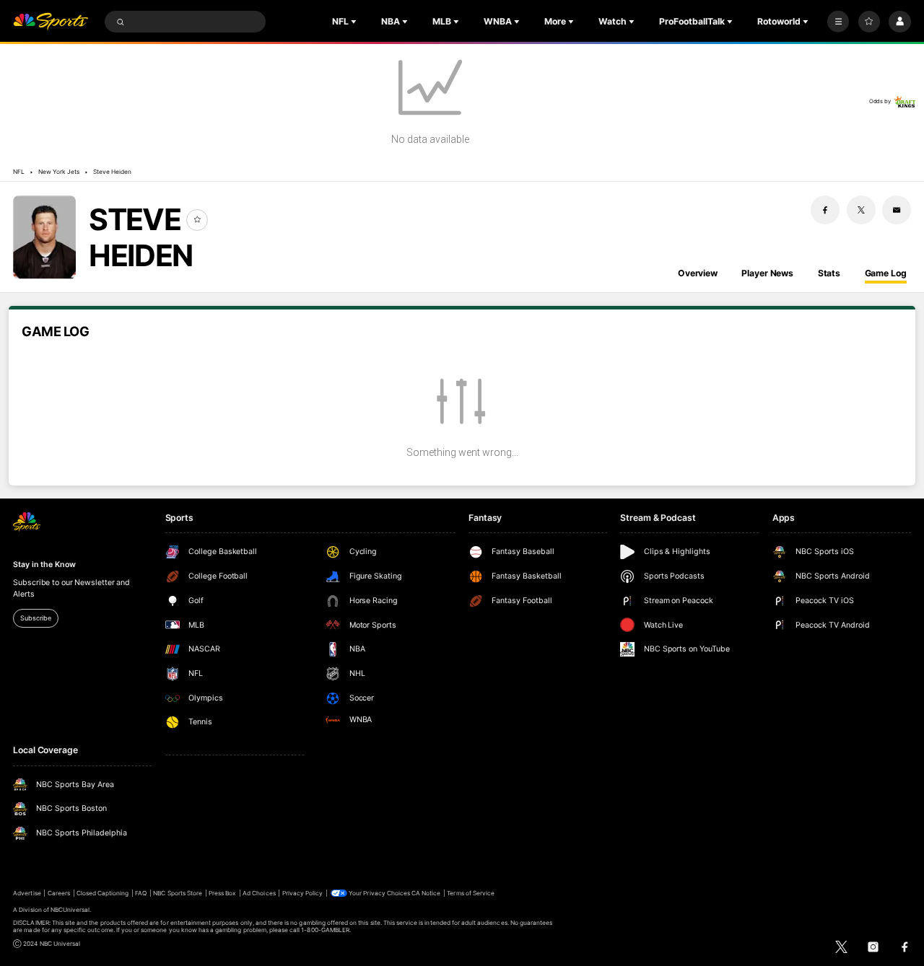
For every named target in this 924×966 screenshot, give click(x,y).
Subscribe (35, 618)
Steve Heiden (112, 171)
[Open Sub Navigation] (355, 22)
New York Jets (59, 171)
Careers (59, 893)
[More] (838, 21)
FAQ (141, 893)
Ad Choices (259, 893)
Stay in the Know (44, 564)
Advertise (26, 893)
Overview (698, 273)
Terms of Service (470, 893)
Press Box (222, 893)
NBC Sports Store (177, 893)
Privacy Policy (302, 893)
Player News (767, 273)
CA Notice (425, 893)
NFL (19, 171)
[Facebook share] (825, 210)
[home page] (50, 22)
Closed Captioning (103, 893)
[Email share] (896, 210)
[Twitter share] (861, 210)
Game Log (886, 273)
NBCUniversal (70, 909)
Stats (829, 273)
